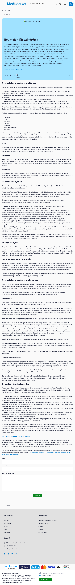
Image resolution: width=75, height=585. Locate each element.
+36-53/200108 (39, 4)
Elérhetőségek (42, 532)
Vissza (8, 14)
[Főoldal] (2, 10)
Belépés (6, 520)
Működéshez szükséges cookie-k (53, 573)
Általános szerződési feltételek (47, 520)
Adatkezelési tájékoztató (45, 523)
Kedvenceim (7, 532)
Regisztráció (7, 523)
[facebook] (69, 76)
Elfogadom (44, 579)
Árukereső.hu (11, 568)
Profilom (6, 526)
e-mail (4, 466)
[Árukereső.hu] (11, 566)
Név (3, 458)
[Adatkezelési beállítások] (16, 554)
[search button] (56, 4)
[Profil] (65, 4)
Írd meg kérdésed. (8, 473)
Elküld (36, 495)
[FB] (8, 554)
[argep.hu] (24, 567)
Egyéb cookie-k (47, 575)
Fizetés (40, 526)
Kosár (5, 529)
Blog (9, 10)
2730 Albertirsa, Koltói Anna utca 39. (17, 543)
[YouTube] (12, 554)
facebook (4, 554)
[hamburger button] (3, 4)
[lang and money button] (60, 4)
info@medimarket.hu (12, 549)
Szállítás (40, 529)
